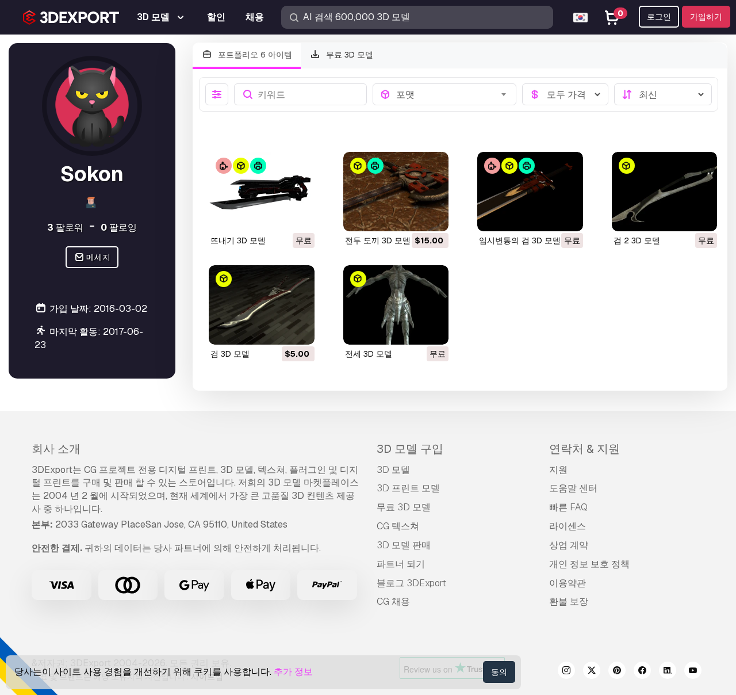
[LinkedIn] (667, 671)
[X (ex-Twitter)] (591, 671)
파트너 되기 (401, 564)
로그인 (659, 17)
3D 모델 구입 (410, 448)
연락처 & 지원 (584, 448)
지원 (558, 470)
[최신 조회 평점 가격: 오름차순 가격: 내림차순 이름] (663, 94)
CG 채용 (393, 601)
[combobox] (453, 94)
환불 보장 (568, 601)
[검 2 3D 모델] (665, 191)
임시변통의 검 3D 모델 (520, 240)
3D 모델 (393, 470)
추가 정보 (293, 672)
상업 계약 (568, 545)
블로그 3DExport (411, 583)
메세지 (97, 258)
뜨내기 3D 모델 (238, 240)
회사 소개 (56, 448)
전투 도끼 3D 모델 (378, 240)
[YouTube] (692, 671)
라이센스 (567, 526)
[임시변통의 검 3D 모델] (530, 191)
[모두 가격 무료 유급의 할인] (565, 94)
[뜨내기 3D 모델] (262, 191)
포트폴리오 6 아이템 (254, 54)
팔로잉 (119, 228)
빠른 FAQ (568, 507)
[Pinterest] (616, 671)
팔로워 (65, 228)
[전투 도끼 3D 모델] (396, 191)
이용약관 (567, 583)
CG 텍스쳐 (398, 526)
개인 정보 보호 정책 (589, 564)
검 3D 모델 (230, 354)
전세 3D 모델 (368, 354)
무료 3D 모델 (348, 54)
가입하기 (706, 17)
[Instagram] (566, 671)
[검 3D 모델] (262, 305)
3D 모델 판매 (404, 545)
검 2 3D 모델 (637, 240)
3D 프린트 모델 (408, 488)
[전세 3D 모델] (396, 305)
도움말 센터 (573, 488)
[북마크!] (298, 215)
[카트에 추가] (408, 215)
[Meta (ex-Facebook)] (642, 671)
